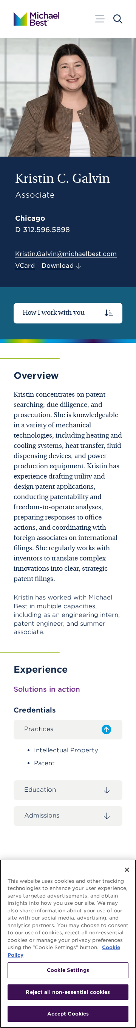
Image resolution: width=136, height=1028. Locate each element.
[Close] (127, 870)
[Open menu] (99, 19)
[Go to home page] (36, 19)
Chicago (30, 218)
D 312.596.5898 (42, 229)
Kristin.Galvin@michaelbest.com (66, 253)
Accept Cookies (68, 1014)
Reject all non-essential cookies (68, 992)
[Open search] (117, 19)
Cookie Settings (68, 970)
